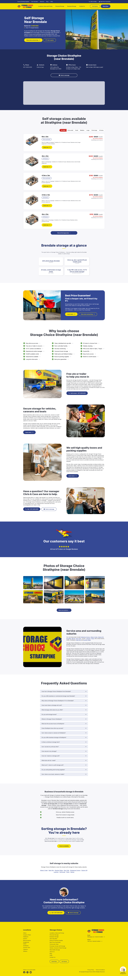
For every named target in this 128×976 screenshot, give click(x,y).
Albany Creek (93, 637)
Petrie (92, 638)
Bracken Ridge (87, 640)
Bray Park (78, 638)
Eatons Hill (100, 637)
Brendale (68, 638)
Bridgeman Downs (85, 637)
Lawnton (88, 638)
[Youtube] (31, 972)
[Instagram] (27, 972)
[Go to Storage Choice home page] (25, 6)
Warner (73, 638)
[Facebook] (24, 972)
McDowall (62, 872)
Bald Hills (78, 640)
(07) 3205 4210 (27, 67)
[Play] (42, 646)
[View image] (33, 582)
